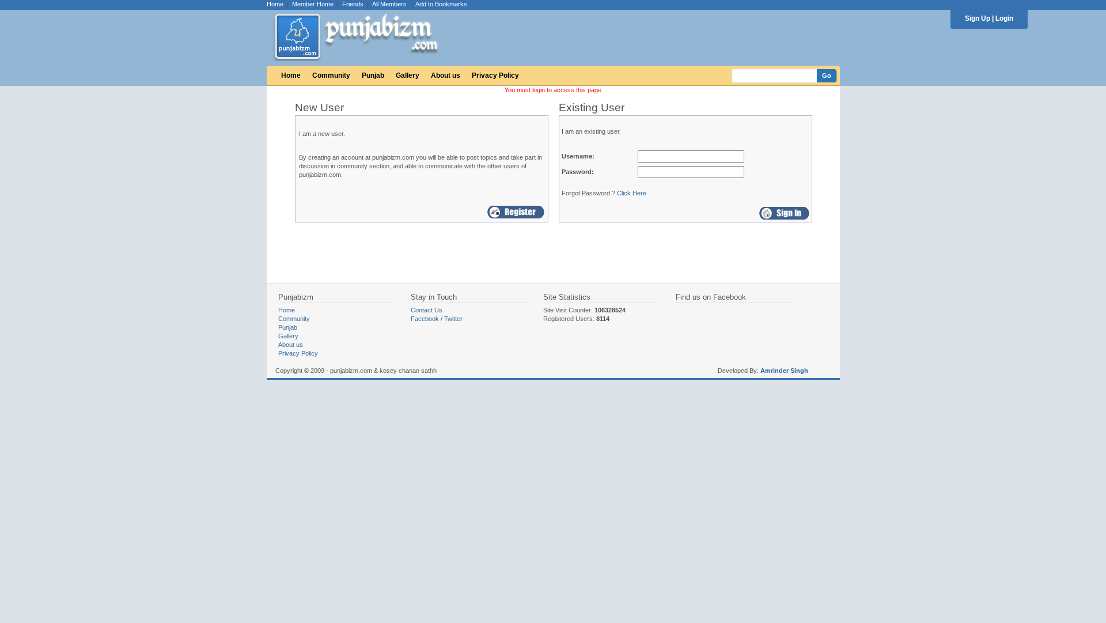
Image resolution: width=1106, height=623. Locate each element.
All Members (389, 4)
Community (331, 75)
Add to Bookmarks (441, 4)
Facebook (425, 318)
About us (445, 75)
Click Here (631, 193)
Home (275, 4)
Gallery (407, 75)
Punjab (373, 75)
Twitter (453, 318)
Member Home (313, 4)
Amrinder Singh (784, 370)
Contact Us (426, 310)
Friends (352, 4)
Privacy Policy (495, 75)
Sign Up (977, 18)
